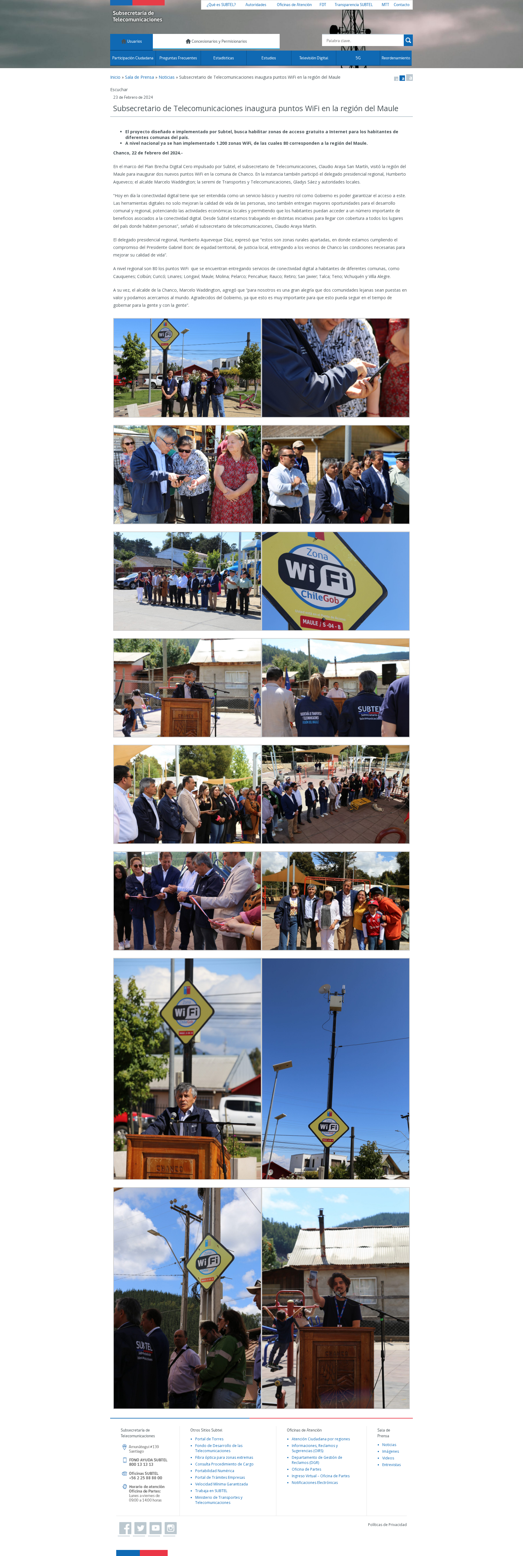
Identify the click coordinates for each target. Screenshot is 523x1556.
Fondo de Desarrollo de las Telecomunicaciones (218, 1448)
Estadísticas (223, 58)
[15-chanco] (187, 581)
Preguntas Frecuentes (178, 58)
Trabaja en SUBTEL (211, 1490)
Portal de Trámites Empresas (220, 1477)
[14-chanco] (336, 581)
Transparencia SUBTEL (354, 5)
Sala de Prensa (139, 77)
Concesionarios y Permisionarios (219, 41)
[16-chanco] (336, 474)
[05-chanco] (187, 794)
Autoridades (255, 5)
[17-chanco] (187, 1069)
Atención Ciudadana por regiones (321, 1439)
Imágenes (390, 1451)
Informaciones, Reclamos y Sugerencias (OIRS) (315, 1448)
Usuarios (134, 41)
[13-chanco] (336, 1069)
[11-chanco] (187, 901)
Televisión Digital (313, 58)
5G (358, 58)
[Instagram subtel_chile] (169, 1528)
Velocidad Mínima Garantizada (221, 1484)
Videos (388, 1458)
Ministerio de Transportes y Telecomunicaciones (218, 1500)
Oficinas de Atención (294, 5)
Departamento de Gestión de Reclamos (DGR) (317, 1460)
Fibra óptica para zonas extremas (224, 1457)
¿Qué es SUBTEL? (221, 5)
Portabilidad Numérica (214, 1470)
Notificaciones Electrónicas (315, 1482)
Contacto (402, 5)
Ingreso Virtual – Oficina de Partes (321, 1475)
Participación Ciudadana (132, 58)
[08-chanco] (336, 1298)
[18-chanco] (187, 474)
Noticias (167, 77)
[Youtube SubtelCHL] (154, 1528)
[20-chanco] (187, 367)
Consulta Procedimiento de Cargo (224, 1464)
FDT (323, 5)
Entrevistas (391, 1464)
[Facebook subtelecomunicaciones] (124, 1528)
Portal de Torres (209, 1439)
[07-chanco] (187, 1298)
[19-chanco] (336, 367)
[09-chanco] (187, 687)
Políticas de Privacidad (387, 1524)
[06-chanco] (336, 687)
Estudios (269, 58)
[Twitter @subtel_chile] (139, 1528)
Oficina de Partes (306, 1469)
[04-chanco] (336, 794)
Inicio (115, 77)
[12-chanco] (336, 901)
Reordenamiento (396, 58)
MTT (385, 5)
